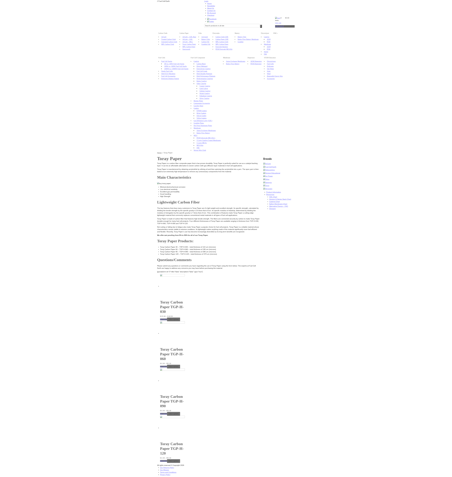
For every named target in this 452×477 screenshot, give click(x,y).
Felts (200, 33)
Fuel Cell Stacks (166, 61)
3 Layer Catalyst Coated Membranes (209, 140)
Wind (268, 74)
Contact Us (211, 11)
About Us (210, 8)
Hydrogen (270, 66)
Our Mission (164, 470)
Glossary (272, 209)
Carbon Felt (205, 42)
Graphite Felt (205, 44)
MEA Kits (200, 145)
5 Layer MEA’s (202, 143)
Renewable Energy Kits (275, 76)
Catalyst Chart (274, 201)
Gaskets (196, 108)
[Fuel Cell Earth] (269, 167)
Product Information (273, 192)
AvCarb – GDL (187, 39)
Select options (173, 319)
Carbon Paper (184, 33)
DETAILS (163, 319)
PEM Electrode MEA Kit (224, 49)
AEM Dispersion (256, 61)
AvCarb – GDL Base (189, 37)
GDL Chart (273, 197)
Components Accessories (202, 103)
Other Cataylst (201, 83)
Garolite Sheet (198, 106)
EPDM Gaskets (202, 111)
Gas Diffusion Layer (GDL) (203, 121)
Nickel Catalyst (205, 93)
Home (209, 3)
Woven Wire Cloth (200, 150)
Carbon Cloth (162, 33)
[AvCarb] (267, 163)
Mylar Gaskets (201, 113)
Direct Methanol (202, 66)
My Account (211, 13)
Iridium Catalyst (205, 91)
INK (265, 54)
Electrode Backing (222, 47)
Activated (204, 37)
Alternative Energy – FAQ (278, 206)
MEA (195, 135)
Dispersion (251, 58)
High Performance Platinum (206, 76)
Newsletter (211, 6)
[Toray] (266, 185)
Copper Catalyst (205, 86)
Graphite (240, 42)
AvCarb (163, 37)
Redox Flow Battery (203, 133)
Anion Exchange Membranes (206, 130)
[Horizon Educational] (271, 173)
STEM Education (270, 58)
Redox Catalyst (202, 81)
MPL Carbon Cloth (167, 44)
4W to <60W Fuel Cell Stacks (174, 64)
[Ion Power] (268, 176)
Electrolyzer (265, 33)
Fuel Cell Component (198, 58)
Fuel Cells (161, 58)
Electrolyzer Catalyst (203, 69)
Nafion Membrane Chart (278, 204)
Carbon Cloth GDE (222, 37)
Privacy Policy (165, 475)
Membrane (267, 44)
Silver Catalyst (204, 98)
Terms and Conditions (168, 472)
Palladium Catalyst (206, 96)
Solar (268, 71)
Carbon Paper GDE (222, 39)
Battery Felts (205, 39)
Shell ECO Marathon (168, 74)
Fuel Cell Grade (202, 71)
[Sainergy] (267, 182)
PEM (268, 42)
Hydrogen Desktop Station (170, 79)
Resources (270, 194)
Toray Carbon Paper (189, 44)
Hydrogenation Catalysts (205, 79)
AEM (268, 39)
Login (206, 1)
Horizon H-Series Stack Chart (280, 199)
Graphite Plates (199, 123)
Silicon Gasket (201, 116)
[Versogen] (267, 188)
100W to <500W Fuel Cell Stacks (175, 66)
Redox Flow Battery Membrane (248, 39)
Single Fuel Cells (167, 71)
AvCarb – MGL (187, 42)
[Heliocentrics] (269, 170)
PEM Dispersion (255, 64)
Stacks (266, 52)
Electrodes (216, 33)
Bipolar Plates (198, 101)
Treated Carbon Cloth (168, 39)
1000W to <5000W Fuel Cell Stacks (176, 69)
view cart (278, 23)
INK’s (275, 33)
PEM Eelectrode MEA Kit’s (206, 138)
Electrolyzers (271, 61)
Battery (237, 33)
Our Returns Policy (167, 468)
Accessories (271, 79)
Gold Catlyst (204, 88)
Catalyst (266, 37)
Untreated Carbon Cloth (169, 42)
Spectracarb (186, 49)
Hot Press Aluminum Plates (203, 125)
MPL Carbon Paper (188, 47)
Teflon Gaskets (201, 118)
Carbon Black (201, 64)
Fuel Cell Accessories (168, 76)
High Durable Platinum (204, 74)
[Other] (266, 179)
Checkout (210, 15)
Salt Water (270, 69)
